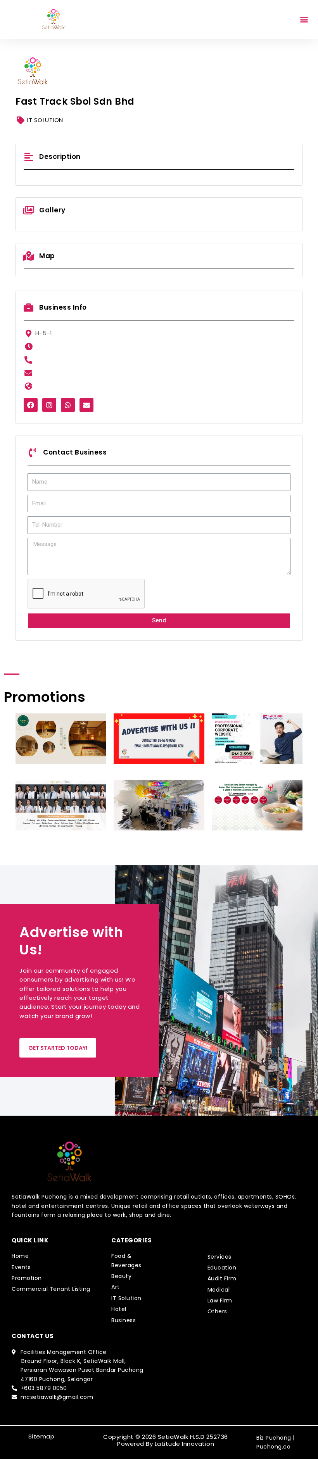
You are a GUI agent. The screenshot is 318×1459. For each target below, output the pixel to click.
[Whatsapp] (68, 405)
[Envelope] (86, 405)
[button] (303, 19)
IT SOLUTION (45, 120)
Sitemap (41, 1436)
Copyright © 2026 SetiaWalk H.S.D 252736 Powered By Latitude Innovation (165, 1440)
